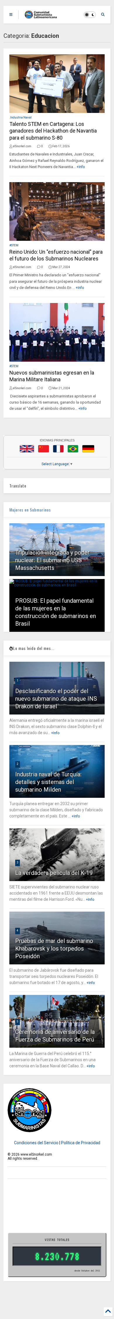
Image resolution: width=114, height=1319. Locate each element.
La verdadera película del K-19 (54, 872)
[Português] (73, 449)
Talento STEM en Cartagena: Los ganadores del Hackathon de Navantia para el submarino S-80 (53, 131)
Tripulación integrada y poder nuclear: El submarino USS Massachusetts (52, 560)
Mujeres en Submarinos (30, 510)
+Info (81, 167)
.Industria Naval (20, 117)
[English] (27, 449)
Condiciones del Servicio (36, 1142)
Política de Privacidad (80, 1142)
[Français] (58, 449)
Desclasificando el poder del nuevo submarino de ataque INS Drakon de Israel (56, 699)
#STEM (13, 245)
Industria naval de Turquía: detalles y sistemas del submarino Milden (48, 782)
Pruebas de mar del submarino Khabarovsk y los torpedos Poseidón (54, 948)
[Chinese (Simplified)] (43, 449)
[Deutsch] (88, 449)
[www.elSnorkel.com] (43, 16)
